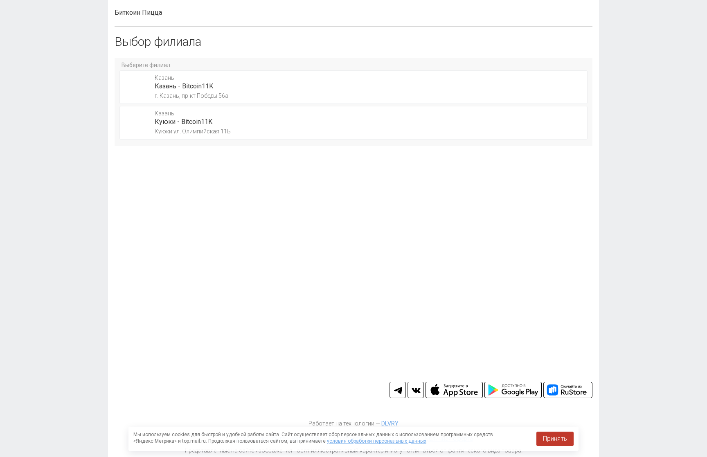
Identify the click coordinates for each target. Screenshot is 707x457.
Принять (555, 438)
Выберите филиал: (146, 65)
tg (398, 390)
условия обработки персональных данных (376, 441)
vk (416, 390)
